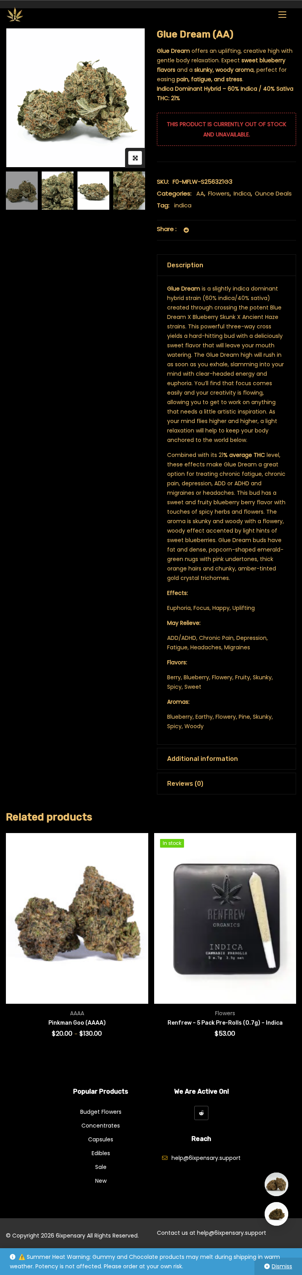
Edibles (101, 1153)
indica (183, 205)
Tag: (163, 205)
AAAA (77, 1013)
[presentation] (11, 946)
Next (128, 191)
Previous (23, 191)
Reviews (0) (185, 783)
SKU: (163, 181)
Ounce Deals (273, 193)
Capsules (100, 1139)
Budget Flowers (101, 1112)
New (101, 1181)
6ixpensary (70, 1236)
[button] (282, 14)
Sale (101, 1167)
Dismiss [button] (282, 1266)
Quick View (22, 981)
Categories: (174, 193)
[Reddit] (201, 1113)
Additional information (202, 758)
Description (185, 265)
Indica (242, 193)
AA (200, 193)
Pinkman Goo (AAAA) (77, 1023)
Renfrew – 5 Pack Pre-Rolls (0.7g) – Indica (225, 1023)
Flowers (219, 193)
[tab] (226, 265)
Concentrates (100, 1126)
